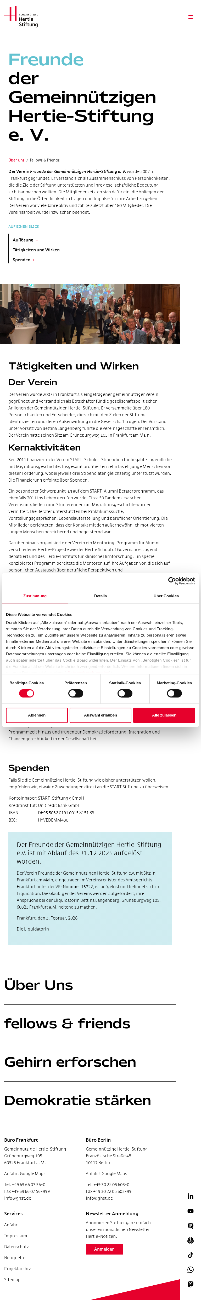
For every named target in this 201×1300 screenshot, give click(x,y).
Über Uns (38, 985)
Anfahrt (11, 1224)
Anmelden (104, 1249)
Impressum (15, 1235)
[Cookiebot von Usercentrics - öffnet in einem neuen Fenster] (172, 581)
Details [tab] (100, 596)
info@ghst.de (17, 1198)
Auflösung (23, 240)
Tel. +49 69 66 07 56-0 (24, 1184)
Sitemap (12, 1279)
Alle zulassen (164, 715)
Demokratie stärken (77, 1100)
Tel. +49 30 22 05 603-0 (107, 1184)
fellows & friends (67, 1023)
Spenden (21, 260)
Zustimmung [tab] (35, 596)
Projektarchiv (17, 1268)
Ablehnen (37, 715)
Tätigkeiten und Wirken (36, 250)
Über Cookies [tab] (166, 596)
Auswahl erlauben (100, 715)
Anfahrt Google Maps (25, 1173)
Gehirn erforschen (70, 1062)
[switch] (75, 693)
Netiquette (14, 1257)
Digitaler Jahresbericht (20, 1286)
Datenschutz (16, 1246)
